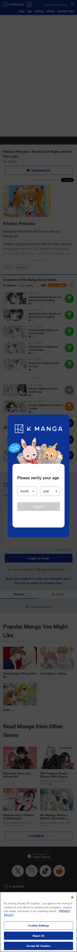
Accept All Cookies (38, 946)
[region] (38, 922)
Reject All (38, 936)
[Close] (72, 897)
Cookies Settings (38, 925)
